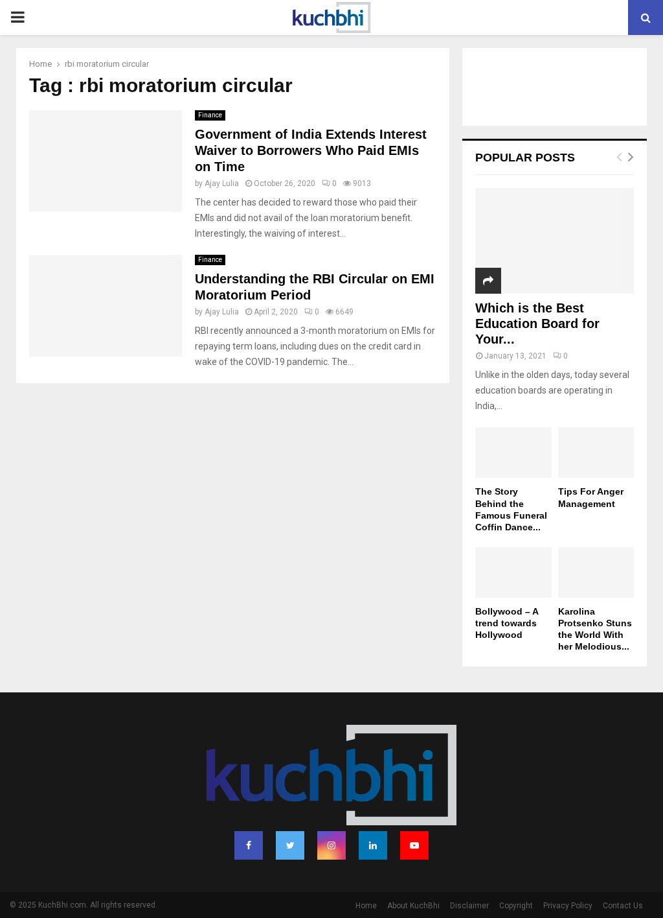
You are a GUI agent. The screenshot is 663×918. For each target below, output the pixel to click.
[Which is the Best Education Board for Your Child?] (554, 241)
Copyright (516, 905)
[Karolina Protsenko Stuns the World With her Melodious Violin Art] (596, 572)
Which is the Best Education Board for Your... (537, 323)
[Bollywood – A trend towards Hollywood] (513, 572)
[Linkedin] (373, 845)
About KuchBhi (413, 905)
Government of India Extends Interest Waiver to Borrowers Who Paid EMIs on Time (311, 150)
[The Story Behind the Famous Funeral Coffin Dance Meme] (513, 452)
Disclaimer (469, 905)
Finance (210, 115)
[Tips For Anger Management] (596, 452)
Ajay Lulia (222, 183)
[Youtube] (414, 845)
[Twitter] (290, 845)
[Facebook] (248, 845)
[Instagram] (331, 845)
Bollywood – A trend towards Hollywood (506, 623)
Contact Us (623, 905)
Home (366, 905)
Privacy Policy (567, 905)
